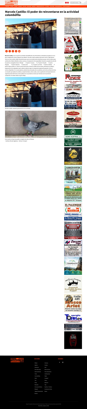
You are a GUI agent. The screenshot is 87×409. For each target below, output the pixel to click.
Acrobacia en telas (48, 389)
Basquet (20, 6)
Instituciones (66, 6)
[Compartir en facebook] (6, 51)
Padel (46, 376)
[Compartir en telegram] (16, 51)
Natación (29, 6)
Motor (24, 6)
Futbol (11, 6)
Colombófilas (37, 376)
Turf (35, 380)
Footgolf (46, 378)
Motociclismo (47, 369)
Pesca (46, 380)
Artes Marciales (38, 369)
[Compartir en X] (10, 51)
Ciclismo (47, 6)
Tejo (45, 384)
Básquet (36, 389)
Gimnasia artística (40, 6)
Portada (7, 6)
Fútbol (36, 363)
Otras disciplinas (48, 371)
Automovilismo (38, 371)
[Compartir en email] (19, 51)
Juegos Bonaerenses (39, 391)
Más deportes (58, 6)
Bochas (36, 393)
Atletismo (52, 6)
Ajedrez (36, 365)
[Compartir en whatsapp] (13, 51)
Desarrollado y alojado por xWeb (43, 405)
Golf (45, 367)
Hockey (15, 6)
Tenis (36, 374)
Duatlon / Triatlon (48, 387)
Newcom (33, 6)
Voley (36, 382)
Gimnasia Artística (38, 387)
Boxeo (46, 391)
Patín (36, 378)
